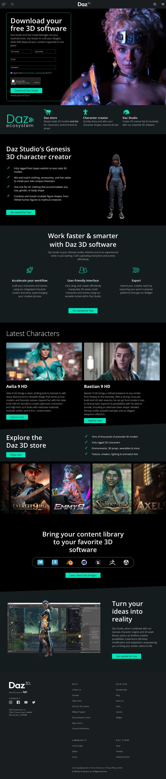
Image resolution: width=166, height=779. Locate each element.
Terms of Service (97, 768)
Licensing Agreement (80, 768)
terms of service (28, 73)
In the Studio (77, 746)
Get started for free (20, 212)
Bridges (119, 717)
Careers (119, 712)
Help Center (77, 701)
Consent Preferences (80, 728)
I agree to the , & (32, 73)
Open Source (77, 723)
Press (118, 706)
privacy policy (41, 73)
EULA (50, 73)
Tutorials (75, 695)
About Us (120, 701)
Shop (118, 746)
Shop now (15, 454)
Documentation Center (81, 717)
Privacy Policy (111, 768)
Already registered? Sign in (20, 95)
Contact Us (76, 689)
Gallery (74, 751)
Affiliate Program (78, 712)
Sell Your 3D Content (80, 706)
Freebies (119, 751)
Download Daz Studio (26, 90)
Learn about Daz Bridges (83, 575)
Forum (74, 757)
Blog (118, 695)
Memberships (121, 689)
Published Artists (123, 757)
